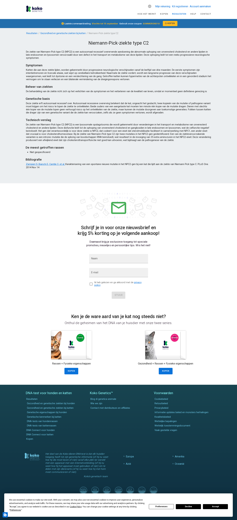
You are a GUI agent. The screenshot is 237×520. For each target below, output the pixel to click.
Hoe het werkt (146, 13)
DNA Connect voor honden (40, 430)
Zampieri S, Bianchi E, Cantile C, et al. (45, 164)
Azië (128, 463)
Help (193, 13)
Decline (188, 506)
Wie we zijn (96, 403)
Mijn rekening (162, 6)
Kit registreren (180, 6)
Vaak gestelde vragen (166, 430)
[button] (150, 6)
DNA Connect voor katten (39, 434)
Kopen (164, 13)
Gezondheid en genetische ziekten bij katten (63, 33)
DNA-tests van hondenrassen (42, 421)
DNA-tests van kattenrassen (41, 425)
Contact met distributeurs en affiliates (110, 408)
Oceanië (179, 463)
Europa (130, 456)
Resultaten (179, 13)
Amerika (179, 456)
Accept (215, 506)
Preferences (161, 506)
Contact (205, 13)
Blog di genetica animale (103, 399)
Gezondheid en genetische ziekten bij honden (51, 403)
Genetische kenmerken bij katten (44, 417)
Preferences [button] (15, 510)
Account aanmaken (200, 6)
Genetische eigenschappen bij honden (47, 412)
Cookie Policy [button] (76, 507)
